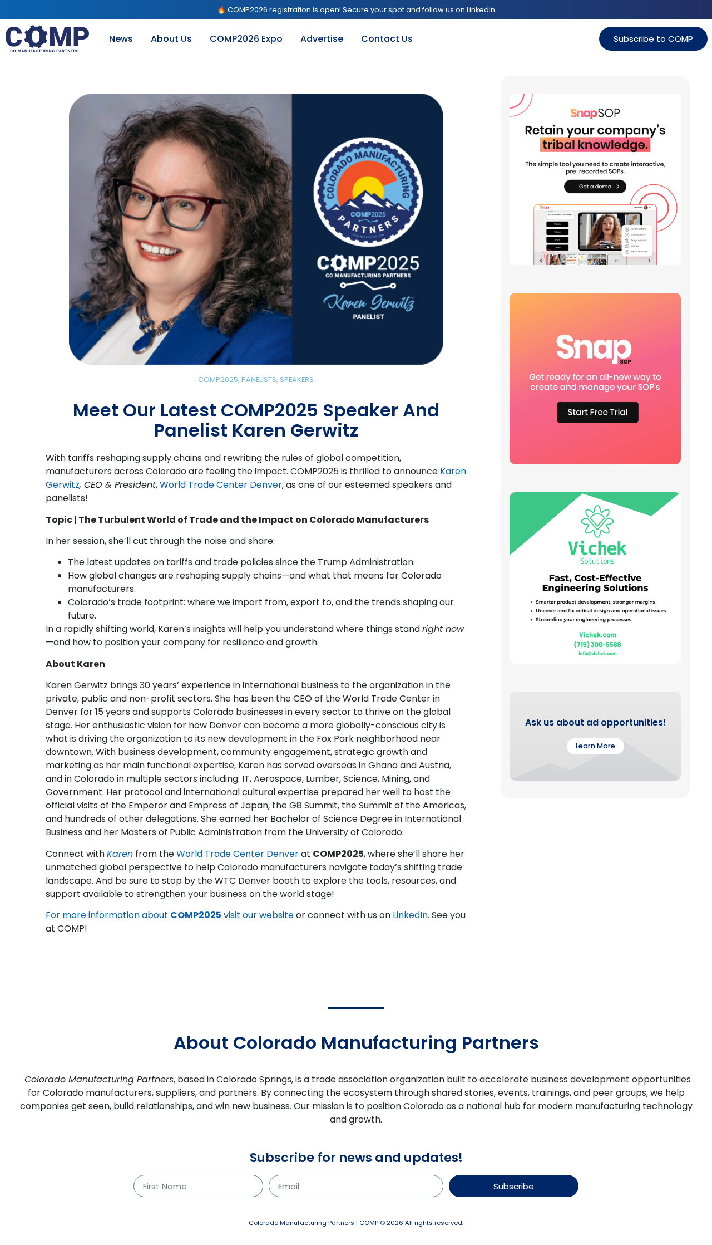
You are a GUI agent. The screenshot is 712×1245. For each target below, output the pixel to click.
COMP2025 (218, 379)
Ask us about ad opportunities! (595, 722)
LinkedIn (410, 915)
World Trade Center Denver (221, 484)
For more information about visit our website (170, 915)
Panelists (258, 379)
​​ (120, 853)
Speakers (297, 379)
